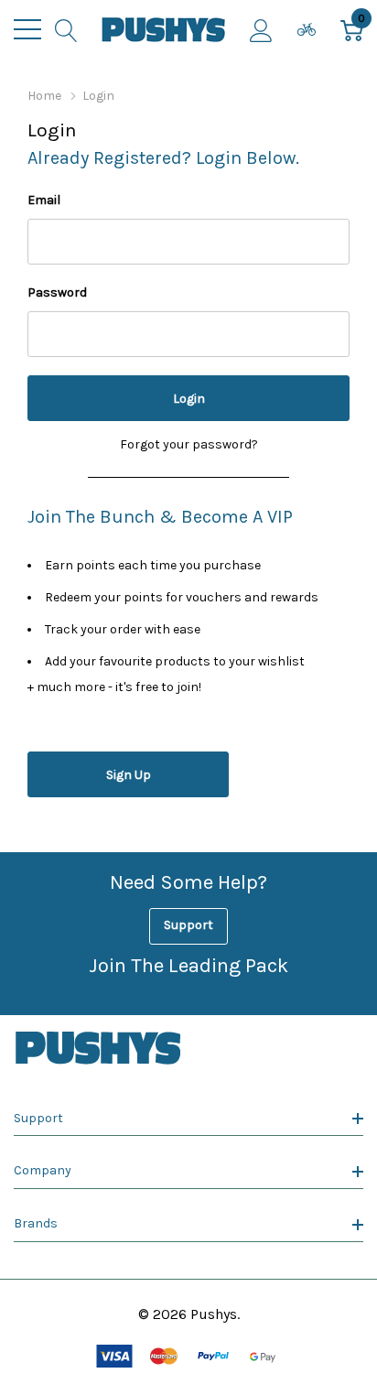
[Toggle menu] (27, 29)
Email (43, 200)
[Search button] (66, 29)
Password (57, 292)
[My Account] (261, 29)
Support (188, 925)
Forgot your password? (189, 444)
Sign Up (128, 775)
